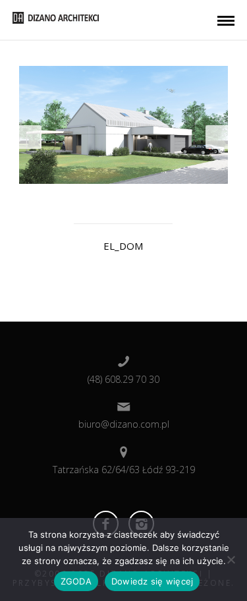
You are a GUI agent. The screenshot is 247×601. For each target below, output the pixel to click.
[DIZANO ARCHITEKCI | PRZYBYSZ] (56, 16)
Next (217, 137)
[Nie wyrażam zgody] (230, 559)
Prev (30, 137)
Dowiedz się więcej (152, 581)
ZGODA (76, 581)
